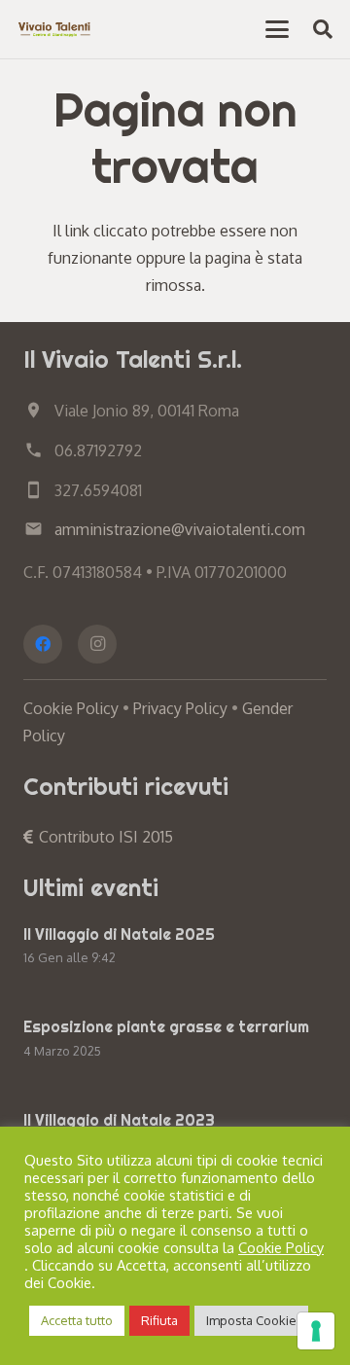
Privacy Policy (180, 708)
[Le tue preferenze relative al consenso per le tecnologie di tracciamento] (316, 1330)
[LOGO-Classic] (55, 29)
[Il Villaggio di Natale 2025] (175, 948)
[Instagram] (97, 644)
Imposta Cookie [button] (251, 1320)
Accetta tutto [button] (77, 1320)
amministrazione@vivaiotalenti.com (179, 529)
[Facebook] (42, 644)
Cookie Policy (71, 708)
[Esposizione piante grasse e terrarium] (175, 1040)
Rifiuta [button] (159, 1320)
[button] (277, 29)
